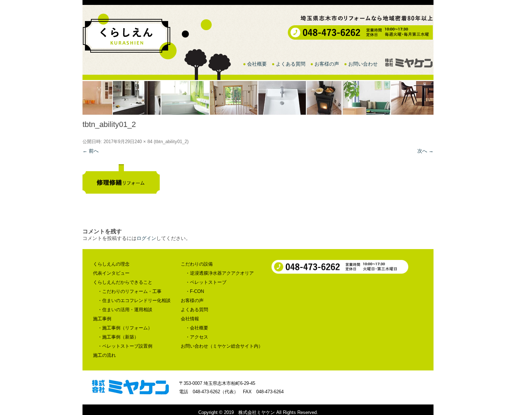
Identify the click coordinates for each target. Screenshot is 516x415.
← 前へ (90, 151)
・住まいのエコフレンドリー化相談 (134, 300)
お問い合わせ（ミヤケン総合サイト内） (222, 346)
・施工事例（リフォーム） (125, 327)
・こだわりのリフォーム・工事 (129, 291)
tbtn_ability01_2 (171, 141)
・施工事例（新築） (118, 337)
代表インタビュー (111, 273)
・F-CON (194, 291)
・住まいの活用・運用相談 (125, 309)
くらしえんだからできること (122, 282)
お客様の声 (327, 64)
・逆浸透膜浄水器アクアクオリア (219, 273)
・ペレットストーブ (205, 282)
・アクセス (196, 337)
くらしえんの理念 (111, 264)
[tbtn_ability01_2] (258, 179)
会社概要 (257, 64)
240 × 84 (143, 141)
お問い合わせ (363, 64)
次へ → (425, 151)
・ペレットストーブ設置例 (125, 346)
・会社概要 (196, 327)
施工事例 (102, 318)
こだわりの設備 (197, 264)
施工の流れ (104, 355)
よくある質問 (290, 64)
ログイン (146, 238)
